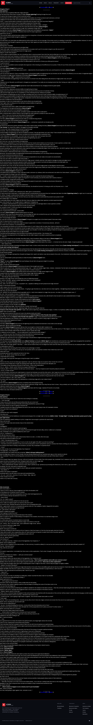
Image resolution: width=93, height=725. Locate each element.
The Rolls (59, 708)
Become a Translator (74, 706)
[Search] (90, 3)
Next (51, 7)
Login (62, 2)
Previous (43, 7)
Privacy (84, 712)
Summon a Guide (87, 706)
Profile (70, 710)
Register (68, 3)
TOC (47, 7)
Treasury (56, 2)
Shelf (45, 2)
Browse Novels (60, 706)
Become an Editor (73, 708)
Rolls (50, 2)
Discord (71, 712)
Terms (84, 710)
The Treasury (86, 708)
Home (40, 2)
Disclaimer (85, 714)
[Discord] (89, 720)
